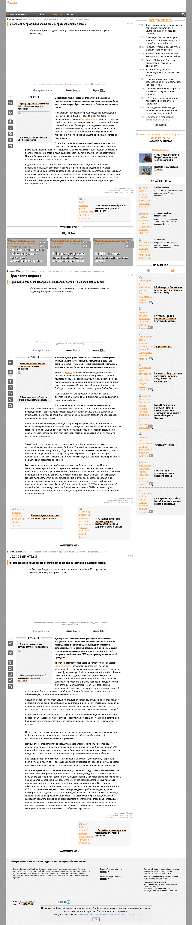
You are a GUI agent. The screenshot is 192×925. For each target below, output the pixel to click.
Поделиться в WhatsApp (10, 128)
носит (69, 372)
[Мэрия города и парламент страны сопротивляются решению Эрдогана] (145, 223)
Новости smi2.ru (160, 149)
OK (96, 919)
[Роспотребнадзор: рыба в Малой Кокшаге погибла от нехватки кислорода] (145, 501)
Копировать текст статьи (10, 146)
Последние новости (160, 20)
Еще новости (160, 124)
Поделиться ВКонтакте (10, 102)
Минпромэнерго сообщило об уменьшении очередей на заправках (32, 678)
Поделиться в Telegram (10, 140)
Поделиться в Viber (10, 134)
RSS (58, 902)
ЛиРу (68, 902)
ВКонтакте (65, 902)
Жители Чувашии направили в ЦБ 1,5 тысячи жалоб (32, 138)
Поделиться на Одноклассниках (10, 122)
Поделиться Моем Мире (10, 112)
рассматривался (90, 119)
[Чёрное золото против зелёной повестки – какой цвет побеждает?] (145, 197)
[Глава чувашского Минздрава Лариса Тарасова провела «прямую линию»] (145, 473)
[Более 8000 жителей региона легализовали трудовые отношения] (86, 209)
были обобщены (63, 666)
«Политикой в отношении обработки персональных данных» (110, 914)
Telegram (61, 902)
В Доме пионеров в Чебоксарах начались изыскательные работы (33, 398)
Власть (43, 14)
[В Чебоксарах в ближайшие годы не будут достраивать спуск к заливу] (145, 290)
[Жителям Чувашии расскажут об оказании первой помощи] (19, 517)
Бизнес (70, 14)
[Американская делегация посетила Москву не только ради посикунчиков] (145, 248)
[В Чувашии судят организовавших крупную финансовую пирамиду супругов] (145, 444)
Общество (57, 14)
